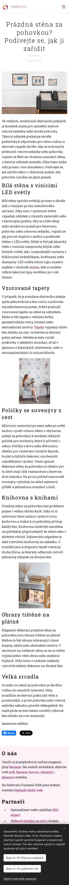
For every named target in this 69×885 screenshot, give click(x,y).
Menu (63, 6)
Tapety (39, 327)
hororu (34, 772)
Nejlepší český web (28, 790)
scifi (12, 772)
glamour (8, 777)
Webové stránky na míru (29, 821)
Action (34, 267)
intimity (47, 772)
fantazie (15, 767)
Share (10, 733)
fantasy (21, 772)
